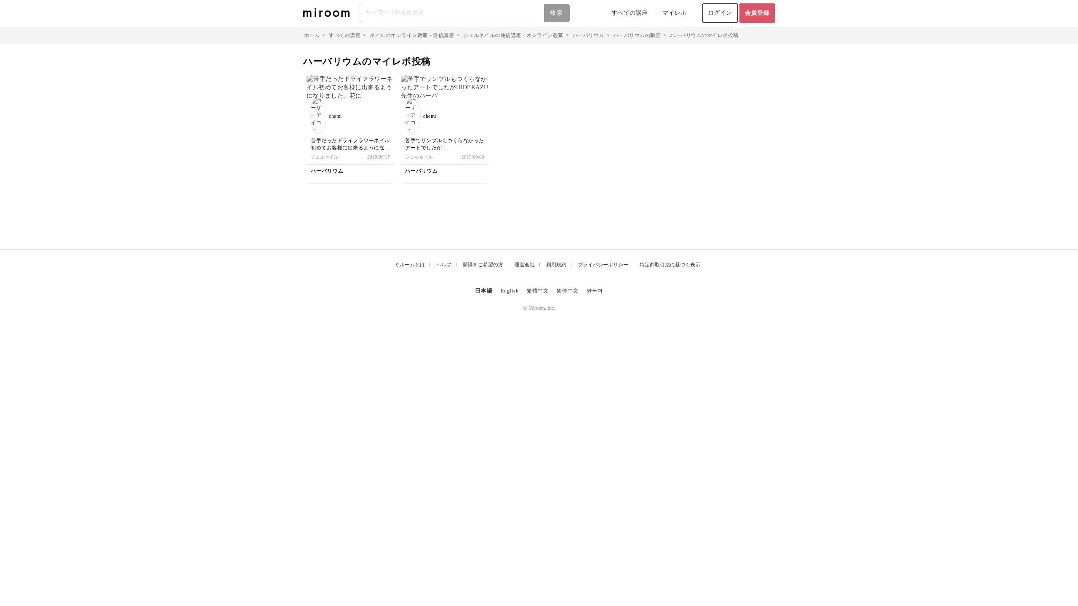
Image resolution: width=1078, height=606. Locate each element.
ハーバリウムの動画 (637, 35)
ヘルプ (443, 265)
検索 (556, 13)
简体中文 (568, 291)
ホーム (312, 35)
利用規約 (556, 265)
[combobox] (465, 13)
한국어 (595, 291)
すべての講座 (629, 13)
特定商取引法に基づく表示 (670, 265)
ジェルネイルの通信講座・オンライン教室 (513, 35)
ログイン (720, 13)
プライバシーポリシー (603, 265)
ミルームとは (410, 265)
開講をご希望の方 (483, 265)
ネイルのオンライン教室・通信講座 (412, 35)
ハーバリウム (588, 35)
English (510, 291)
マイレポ (674, 13)
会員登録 (757, 13)
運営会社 (525, 265)
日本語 (484, 290)
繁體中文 (538, 291)
